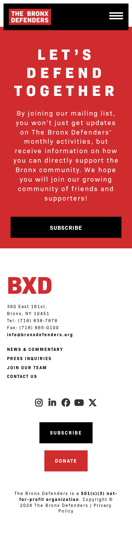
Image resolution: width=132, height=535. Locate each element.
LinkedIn (52, 402)
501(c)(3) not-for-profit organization (68, 496)
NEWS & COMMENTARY (35, 349)
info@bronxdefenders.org (40, 334)
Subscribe (66, 227)
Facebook (66, 402)
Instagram (39, 402)
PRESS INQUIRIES (29, 358)
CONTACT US (22, 376)
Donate (66, 460)
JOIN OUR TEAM (27, 367)
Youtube (79, 402)
